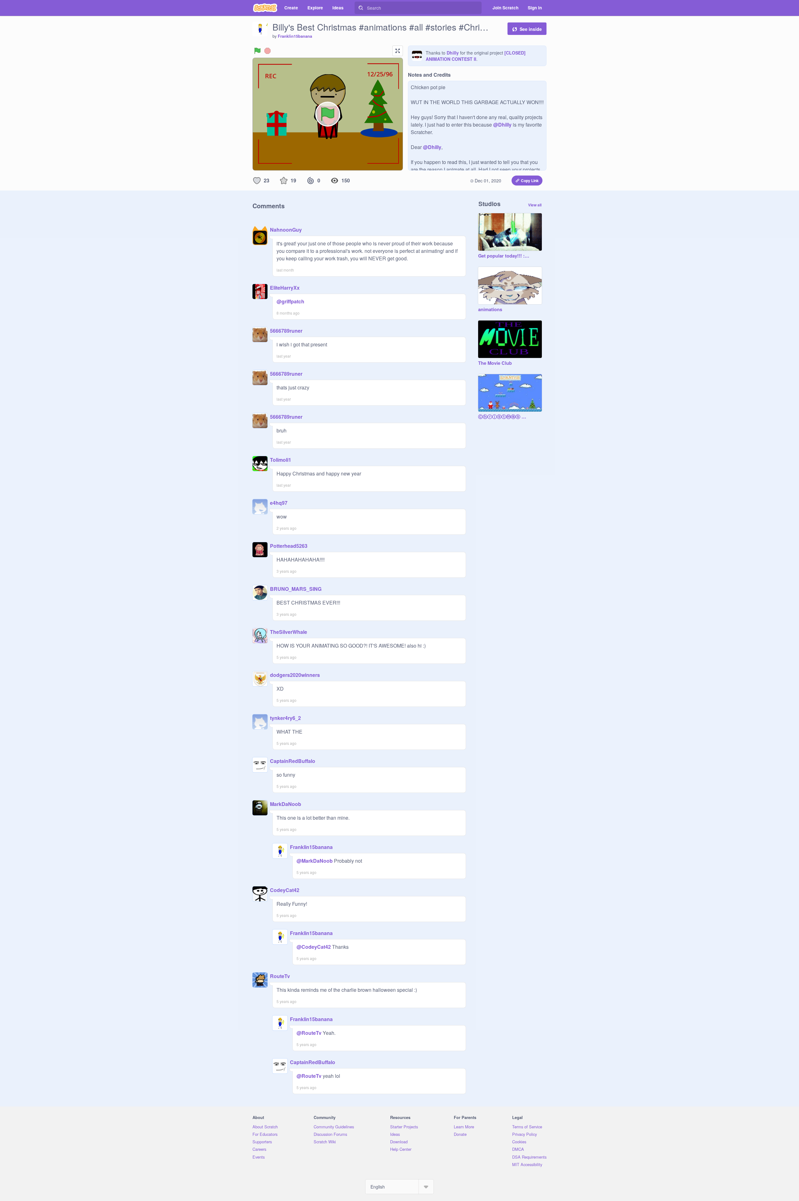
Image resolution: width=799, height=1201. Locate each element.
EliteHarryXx (285, 287)
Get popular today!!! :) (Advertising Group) (503, 256)
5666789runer (286, 330)
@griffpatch (290, 301)
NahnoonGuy (286, 229)
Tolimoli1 (280, 459)
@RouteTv (309, 1032)
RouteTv (280, 976)
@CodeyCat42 (314, 946)
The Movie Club (495, 363)
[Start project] (257, 51)
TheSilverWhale (288, 631)
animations (490, 309)
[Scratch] (265, 8)
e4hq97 (278, 502)
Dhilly (453, 53)
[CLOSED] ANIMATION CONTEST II (476, 56)
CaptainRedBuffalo (292, 760)
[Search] (361, 8)
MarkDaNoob (285, 804)
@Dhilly (502, 124)
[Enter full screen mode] (397, 51)
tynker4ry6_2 (285, 717)
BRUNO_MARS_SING (295, 588)
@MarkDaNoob (315, 860)
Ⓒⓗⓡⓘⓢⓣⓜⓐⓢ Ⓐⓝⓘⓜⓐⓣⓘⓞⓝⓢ (503, 417)
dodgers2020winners (295, 674)
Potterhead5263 (288, 545)
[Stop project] (267, 51)
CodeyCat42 (284, 890)
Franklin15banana (295, 36)
